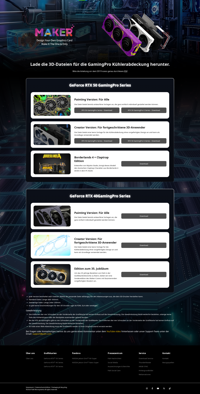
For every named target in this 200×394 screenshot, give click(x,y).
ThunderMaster (145, 362)
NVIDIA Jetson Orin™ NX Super (84, 358)
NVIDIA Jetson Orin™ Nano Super (85, 362)
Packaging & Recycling (59, 387)
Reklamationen (145, 374)
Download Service (146, 358)
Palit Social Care (114, 370)
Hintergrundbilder (146, 370)
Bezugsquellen (168, 362)
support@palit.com (42, 333)
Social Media (113, 362)
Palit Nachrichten (114, 358)
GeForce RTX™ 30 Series (53, 366)
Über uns (29, 358)
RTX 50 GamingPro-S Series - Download (144, 110)
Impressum (30, 387)
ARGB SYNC (143, 366)
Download (144, 164)
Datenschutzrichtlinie (42, 387)
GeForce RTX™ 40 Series (53, 362)
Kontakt (165, 358)
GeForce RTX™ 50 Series (53, 358)
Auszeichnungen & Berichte (119, 366)
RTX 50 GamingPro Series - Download (97, 110)
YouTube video (114, 331)
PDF (126, 71)
